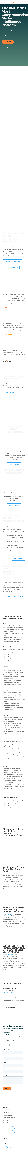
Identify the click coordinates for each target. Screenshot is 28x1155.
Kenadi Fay (7, 874)
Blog (4, 1141)
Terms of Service (7, 1148)
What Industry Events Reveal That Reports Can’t (13, 869)
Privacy (5, 1146)
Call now (8, 596)
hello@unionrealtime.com (10, 1109)
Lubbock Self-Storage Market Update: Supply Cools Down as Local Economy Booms (14, 949)
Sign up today (10, 392)
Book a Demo (8, 41)
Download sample (8, 992)
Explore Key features (12, 261)
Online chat (18, 596)
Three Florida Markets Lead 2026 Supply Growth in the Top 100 (13, 909)
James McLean (8, 914)
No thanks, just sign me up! (9, 47)
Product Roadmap (11, 267)
